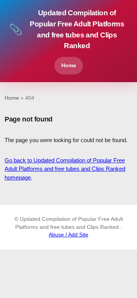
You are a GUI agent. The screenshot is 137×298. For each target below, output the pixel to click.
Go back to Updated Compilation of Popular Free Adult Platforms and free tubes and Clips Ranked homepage (65, 169)
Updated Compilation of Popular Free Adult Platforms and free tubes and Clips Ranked (66, 29)
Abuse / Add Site (68, 235)
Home (68, 65)
